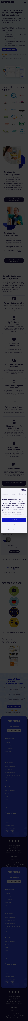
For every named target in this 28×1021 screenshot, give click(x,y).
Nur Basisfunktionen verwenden (14, 529)
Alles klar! (14, 520)
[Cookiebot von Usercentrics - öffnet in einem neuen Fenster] (20, 490)
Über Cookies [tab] (22, 494)
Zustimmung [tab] (5, 494)
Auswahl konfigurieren (13, 524)
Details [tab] (14, 494)
